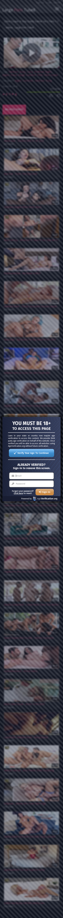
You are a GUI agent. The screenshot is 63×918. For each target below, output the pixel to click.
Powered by (26, 499)
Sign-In (46, 492)
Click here (18, 493)
